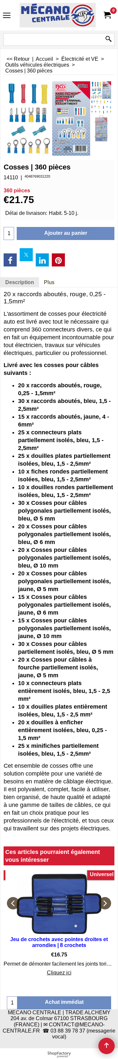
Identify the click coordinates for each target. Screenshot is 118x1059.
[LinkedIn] (42, 259)
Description (19, 282)
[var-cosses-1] (101, 107)
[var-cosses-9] (101, 128)
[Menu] (6, 15)
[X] (26, 254)
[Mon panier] (107, 15)
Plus (49, 282)
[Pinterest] (58, 259)
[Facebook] (10, 259)
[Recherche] (108, 39)
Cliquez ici (59, 972)
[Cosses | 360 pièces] (101, 90)
